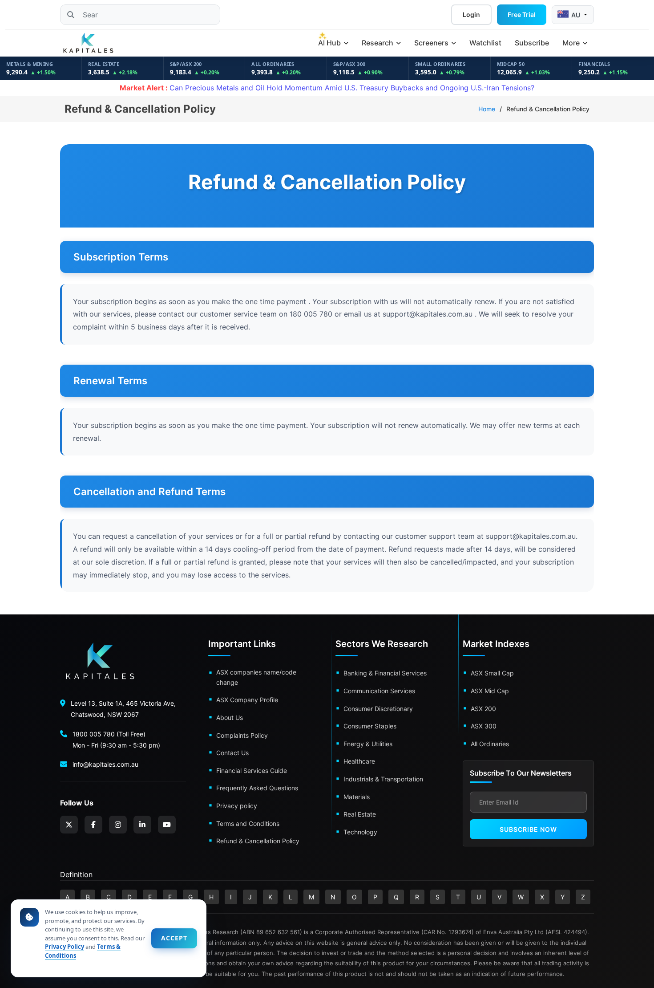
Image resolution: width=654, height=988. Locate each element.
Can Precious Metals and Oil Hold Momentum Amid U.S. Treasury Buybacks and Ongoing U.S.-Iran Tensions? (327, 87)
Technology (360, 832)
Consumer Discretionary (378, 708)
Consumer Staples (369, 726)
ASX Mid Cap (490, 691)
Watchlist (485, 42)
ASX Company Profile (247, 699)
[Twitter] (69, 824)
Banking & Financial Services (385, 673)
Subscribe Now (528, 829)
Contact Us (232, 752)
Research (378, 42)
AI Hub (330, 42)
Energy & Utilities (367, 744)
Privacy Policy (64, 947)
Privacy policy (236, 805)
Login (471, 14)
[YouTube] (167, 824)
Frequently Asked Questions (257, 788)
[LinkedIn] (142, 824)
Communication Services (379, 691)
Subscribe (532, 42)
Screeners (432, 42)
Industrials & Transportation (383, 779)
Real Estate (359, 814)
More (571, 42)
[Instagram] (118, 824)
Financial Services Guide (251, 770)
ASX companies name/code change (256, 677)
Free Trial (522, 14)
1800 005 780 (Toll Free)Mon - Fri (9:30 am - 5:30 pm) (116, 739)
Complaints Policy (242, 735)
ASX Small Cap (492, 673)
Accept (174, 938)
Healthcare (359, 761)
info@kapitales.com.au (105, 764)
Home (486, 109)
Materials (356, 797)
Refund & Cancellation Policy (257, 841)
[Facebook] (93, 824)
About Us (229, 717)
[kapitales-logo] (88, 43)
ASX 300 (484, 726)
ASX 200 (483, 708)
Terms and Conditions (247, 823)
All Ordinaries (490, 744)
